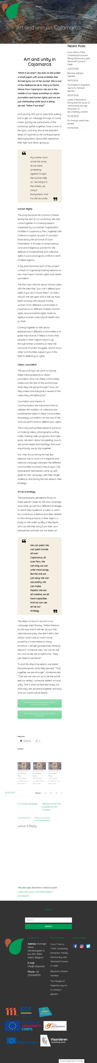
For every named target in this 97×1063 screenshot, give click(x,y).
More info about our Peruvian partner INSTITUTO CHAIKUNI (39, 703)
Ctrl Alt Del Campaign (27, 804)
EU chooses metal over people (78, 122)
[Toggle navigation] (90, 11)
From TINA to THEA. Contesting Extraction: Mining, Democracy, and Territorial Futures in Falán (78, 58)
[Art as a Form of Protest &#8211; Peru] (24, 766)
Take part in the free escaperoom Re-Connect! (51, 807)
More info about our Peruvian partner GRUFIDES (39, 714)
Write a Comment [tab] (42, 818)
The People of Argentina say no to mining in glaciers (78, 88)
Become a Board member (75, 74)
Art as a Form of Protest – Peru (23, 773)
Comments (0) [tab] (24, 818)
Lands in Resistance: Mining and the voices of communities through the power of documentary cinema (78, 105)
